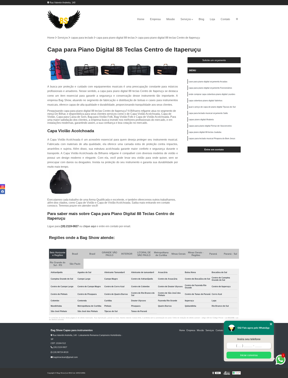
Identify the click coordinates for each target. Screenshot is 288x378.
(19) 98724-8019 (60, 352)
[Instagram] (2, 186)
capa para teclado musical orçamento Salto (208, 113)
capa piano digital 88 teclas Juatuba (205, 132)
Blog (201, 19)
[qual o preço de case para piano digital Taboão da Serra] (86, 69)
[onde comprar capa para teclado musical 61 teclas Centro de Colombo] (165, 69)
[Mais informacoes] (237, 19)
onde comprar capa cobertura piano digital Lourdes (212, 94)
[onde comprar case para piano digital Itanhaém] (112, 69)
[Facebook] (2, 191)
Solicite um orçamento (214, 60)
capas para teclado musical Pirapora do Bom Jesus (212, 138)
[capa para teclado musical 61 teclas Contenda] (139, 69)
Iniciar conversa (249, 355)
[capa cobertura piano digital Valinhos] (59, 69)
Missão (170, 19)
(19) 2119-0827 (70, 226)
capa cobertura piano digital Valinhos (205, 100)
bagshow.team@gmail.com (65, 357)
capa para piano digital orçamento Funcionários (210, 88)
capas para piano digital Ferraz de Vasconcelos (210, 126)
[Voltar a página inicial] (64, 19)
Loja (212, 19)
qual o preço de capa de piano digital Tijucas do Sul (212, 107)
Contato (225, 19)
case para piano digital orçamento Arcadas (208, 81)
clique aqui (89, 226)
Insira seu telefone (248, 339)
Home (140, 19)
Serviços (185, 19)
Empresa (155, 19)
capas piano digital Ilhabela (201, 119)
